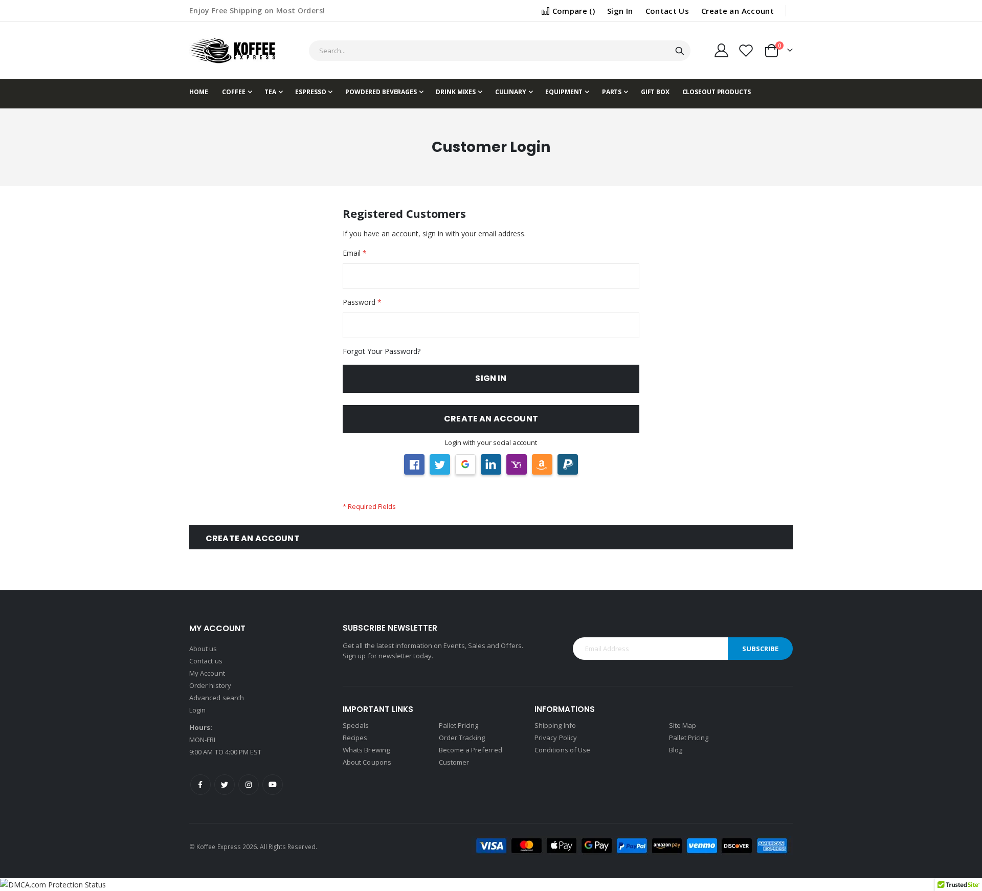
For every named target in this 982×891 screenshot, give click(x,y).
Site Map (683, 725)
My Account (207, 673)
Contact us (205, 660)
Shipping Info (555, 725)
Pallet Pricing (459, 725)
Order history (210, 685)
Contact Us (667, 11)
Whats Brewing (366, 749)
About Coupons (367, 762)
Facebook (200, 784)
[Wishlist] (746, 50)
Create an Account (737, 11)
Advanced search (216, 697)
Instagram (248, 784)
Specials (356, 725)
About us (203, 648)
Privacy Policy (555, 737)
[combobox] (499, 50)
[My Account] (721, 50)
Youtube (272, 784)
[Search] (679, 51)
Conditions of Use (562, 749)
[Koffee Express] (232, 50)
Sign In (620, 11)
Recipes (355, 737)
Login (197, 710)
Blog (675, 749)
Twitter (224, 784)
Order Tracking (462, 737)
